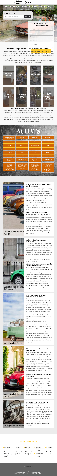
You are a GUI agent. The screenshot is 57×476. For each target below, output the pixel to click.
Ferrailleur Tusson (7, 448)
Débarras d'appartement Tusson (40, 448)
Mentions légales (37, 473)
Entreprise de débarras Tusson (18, 453)
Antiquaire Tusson (49, 448)
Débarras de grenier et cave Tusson (28, 453)
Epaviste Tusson (27, 448)
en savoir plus (22, 84)
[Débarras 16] (28, 467)
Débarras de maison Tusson (39, 455)
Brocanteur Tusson (49, 452)
